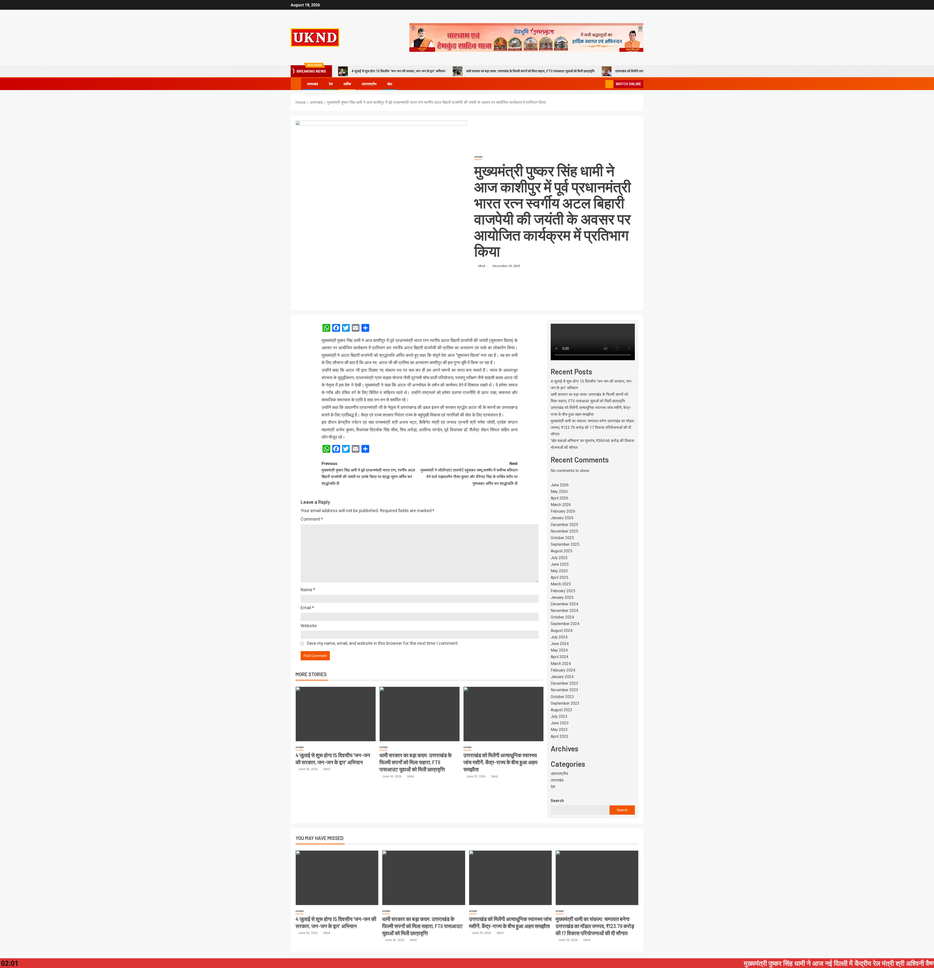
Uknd (482, 266)
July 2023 (559, 716)
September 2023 (565, 703)
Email (307, 607)
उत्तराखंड (312, 84)
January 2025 (562, 597)
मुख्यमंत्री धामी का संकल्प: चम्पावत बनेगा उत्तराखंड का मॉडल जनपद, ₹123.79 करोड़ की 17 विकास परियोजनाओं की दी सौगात (592, 427)
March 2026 (561, 504)
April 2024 (559, 657)
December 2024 (564, 604)
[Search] (601, 84)
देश (331, 84)
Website (309, 625)
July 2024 (559, 637)
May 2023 (559, 729)
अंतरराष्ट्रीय (369, 84)
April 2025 (559, 577)
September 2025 (565, 544)
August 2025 (561, 551)
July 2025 (559, 557)
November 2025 (564, 531)
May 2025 (559, 571)
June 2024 (560, 643)
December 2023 (564, 683)
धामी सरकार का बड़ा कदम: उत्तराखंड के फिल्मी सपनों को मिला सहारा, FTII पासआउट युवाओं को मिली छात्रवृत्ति (530, 71)
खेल (389, 84)
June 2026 (560, 485)
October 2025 (562, 537)
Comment (312, 519)
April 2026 (559, 498)
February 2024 (563, 670)
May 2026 (559, 491)
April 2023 (559, 736)
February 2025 (563, 591)
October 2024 (562, 617)
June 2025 (560, 564)
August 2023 (561, 710)
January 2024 (562, 676)
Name (308, 589)
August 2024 (561, 630)
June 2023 (560, 723)
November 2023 (564, 690)
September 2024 (565, 623)
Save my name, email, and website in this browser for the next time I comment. (382, 643)
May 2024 (559, 650)
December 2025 (564, 524)
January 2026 (562, 518)
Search (557, 800)
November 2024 (564, 610)
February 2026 (563, 511)
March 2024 (561, 663)
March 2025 (561, 584)
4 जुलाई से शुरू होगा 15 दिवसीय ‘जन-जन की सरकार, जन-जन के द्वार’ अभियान (398, 71)
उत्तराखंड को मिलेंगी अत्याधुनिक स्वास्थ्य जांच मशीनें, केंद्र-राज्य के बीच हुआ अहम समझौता (500, 762)
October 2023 (562, 696)
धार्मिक (347, 84)
